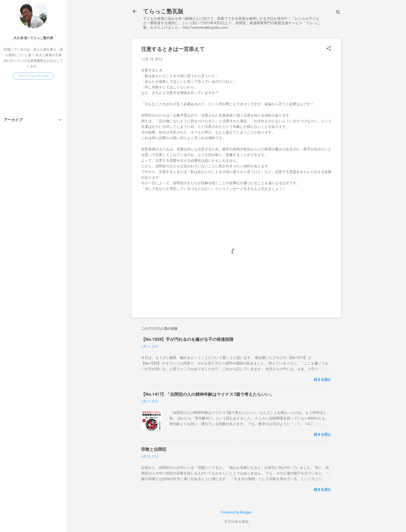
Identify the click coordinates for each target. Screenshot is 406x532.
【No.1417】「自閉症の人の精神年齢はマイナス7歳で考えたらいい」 (207, 394)
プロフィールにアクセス (33, 76)
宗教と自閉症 (154, 449)
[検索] (338, 13)
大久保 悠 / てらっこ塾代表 (33, 38)
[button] (329, 49)
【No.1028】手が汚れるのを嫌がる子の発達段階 (187, 339)
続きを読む (323, 379)
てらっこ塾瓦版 (163, 11)
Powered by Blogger (236, 512)
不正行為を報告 (236, 522)
